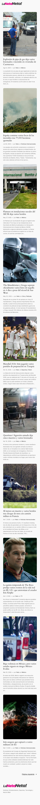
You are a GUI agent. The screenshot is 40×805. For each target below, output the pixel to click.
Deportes (24, 370)
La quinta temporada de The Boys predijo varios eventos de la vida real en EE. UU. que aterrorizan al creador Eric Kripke (20, 589)
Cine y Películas (27, 296)
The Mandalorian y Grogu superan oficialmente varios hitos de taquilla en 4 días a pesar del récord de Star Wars (18, 289)
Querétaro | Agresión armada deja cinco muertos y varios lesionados (18, 436)
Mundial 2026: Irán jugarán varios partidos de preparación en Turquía (18, 365)
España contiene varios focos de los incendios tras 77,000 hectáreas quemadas (18, 138)
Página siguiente (29, 774)
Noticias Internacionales (28, 144)
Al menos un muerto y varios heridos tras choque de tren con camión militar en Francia (19, 513)
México (23, 68)
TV (21, 596)
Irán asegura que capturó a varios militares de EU (17, 743)
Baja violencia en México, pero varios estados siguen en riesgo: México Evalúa (19, 666)
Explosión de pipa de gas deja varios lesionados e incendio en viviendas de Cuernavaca (19, 62)
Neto (17, 68)
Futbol (30, 370)
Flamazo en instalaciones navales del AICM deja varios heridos (19, 212)
